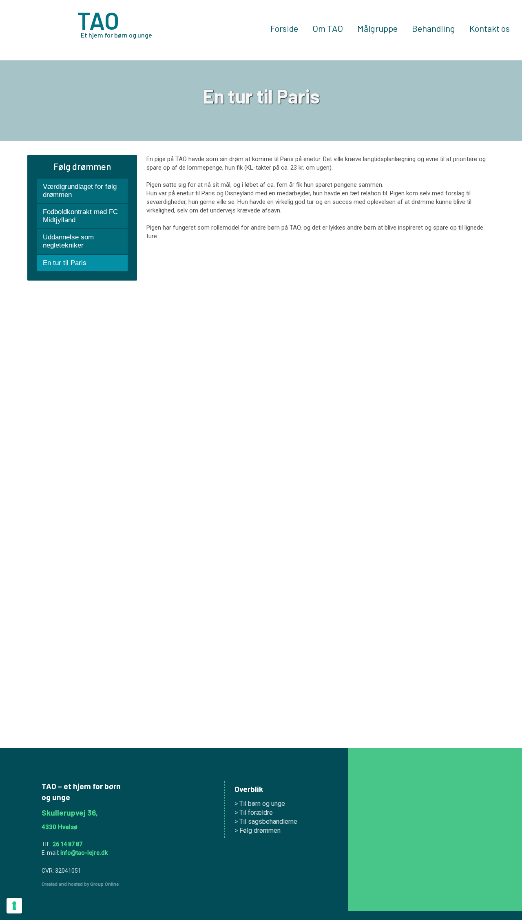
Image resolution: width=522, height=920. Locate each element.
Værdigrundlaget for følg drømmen (80, 191)
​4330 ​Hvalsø (59, 827)
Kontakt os (489, 28)
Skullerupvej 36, (70, 812)
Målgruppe (377, 28)
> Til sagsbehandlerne (265, 821)
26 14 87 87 (67, 844)
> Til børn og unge (259, 803)
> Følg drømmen (257, 830)
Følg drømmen (82, 166)
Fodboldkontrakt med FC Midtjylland (80, 216)
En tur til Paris (64, 263)
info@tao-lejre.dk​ (84, 852)
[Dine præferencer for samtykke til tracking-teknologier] (14, 905)
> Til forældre (253, 812)
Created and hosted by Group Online (80, 884)
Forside (284, 28)
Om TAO (327, 28)
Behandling (433, 28)
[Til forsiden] (36, 30)
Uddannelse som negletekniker (68, 241)
